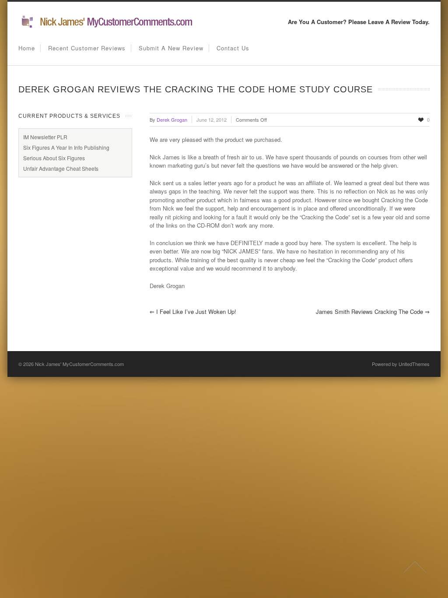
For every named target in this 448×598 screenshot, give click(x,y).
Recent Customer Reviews (87, 48)
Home (26, 48)
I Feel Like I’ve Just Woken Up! (193, 311)
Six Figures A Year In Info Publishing (66, 147)
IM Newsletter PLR (45, 137)
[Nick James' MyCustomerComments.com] (105, 26)
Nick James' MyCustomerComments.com (79, 363)
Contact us (233, 48)
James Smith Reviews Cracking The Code (373, 311)
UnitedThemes (414, 363)
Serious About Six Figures (54, 158)
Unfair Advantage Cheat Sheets (60, 168)
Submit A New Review (171, 48)
